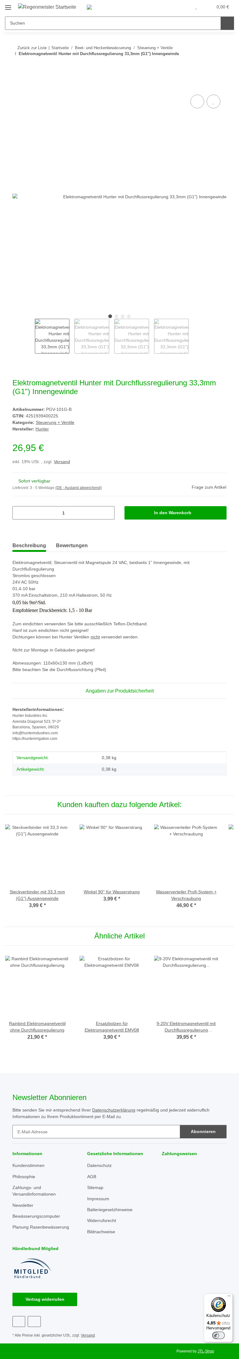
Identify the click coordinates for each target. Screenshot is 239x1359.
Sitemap (95, 1187)
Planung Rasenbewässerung (40, 1227)
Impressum (98, 1198)
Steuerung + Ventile (55, 422)
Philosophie (23, 1176)
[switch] (218, 1335)
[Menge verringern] (19, 512)
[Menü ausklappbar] (8, 5)
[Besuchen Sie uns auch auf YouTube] (34, 1321)
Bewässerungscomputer (36, 1216)
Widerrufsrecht (101, 1220)
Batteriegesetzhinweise (110, 1209)
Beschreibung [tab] (29, 545)
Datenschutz (99, 1165)
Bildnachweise (101, 1231)
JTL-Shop (206, 1351)
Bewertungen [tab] (72, 545)
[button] (183, 7)
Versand (62, 461)
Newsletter (22, 1205)
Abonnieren (203, 1131)
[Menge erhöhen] (107, 512)
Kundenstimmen (28, 1165)
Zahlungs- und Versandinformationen (34, 1191)
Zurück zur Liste (32, 47)
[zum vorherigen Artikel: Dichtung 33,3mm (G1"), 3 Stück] (206, 66)
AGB (91, 1176)
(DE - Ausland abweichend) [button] (78, 488)
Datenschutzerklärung (113, 1109)
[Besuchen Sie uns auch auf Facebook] (18, 1321)
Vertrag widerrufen (45, 1299)
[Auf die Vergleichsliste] (197, 101)
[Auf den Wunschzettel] (213, 101)
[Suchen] (227, 23)
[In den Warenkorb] (17, 86)
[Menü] (229, 1297)
